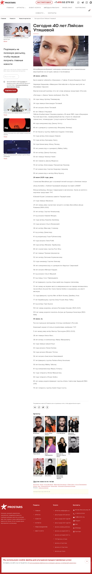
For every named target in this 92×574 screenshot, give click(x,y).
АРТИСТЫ (37, 515)
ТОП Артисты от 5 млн (61, 539)
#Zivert (41, 484)
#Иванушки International (60, 484)
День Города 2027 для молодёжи (63, 515)
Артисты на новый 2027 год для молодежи (63, 531)
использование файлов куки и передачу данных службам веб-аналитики (53, 563)
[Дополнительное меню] (89, 10)
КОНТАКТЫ (38, 523)
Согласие (23, 81)
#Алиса (35, 486)
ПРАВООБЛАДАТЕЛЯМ (41, 527)
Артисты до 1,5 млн (60, 551)
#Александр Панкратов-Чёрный (66, 486)
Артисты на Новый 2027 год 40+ (63, 535)
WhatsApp (78, 528)
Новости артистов (43, 488)
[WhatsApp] (78, 2)
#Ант (39, 486)
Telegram (77, 520)
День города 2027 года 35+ (63, 519)
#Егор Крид (36, 484)
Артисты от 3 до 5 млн (61, 543)
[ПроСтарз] (86, 2)
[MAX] (91, 2)
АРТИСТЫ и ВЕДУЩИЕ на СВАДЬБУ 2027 (63, 510)
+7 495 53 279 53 (80, 513)
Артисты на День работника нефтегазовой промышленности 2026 (63, 527)
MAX (76, 524)
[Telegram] (82, 2)
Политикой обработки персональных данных (17, 86)
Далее (5, 41)
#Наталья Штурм (45, 486)
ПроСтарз (78, 531)
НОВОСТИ (38, 519)
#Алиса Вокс (54, 486)
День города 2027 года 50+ (63, 523)
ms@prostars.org (79, 517)
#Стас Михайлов (48, 484)
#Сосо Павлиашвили (81, 484)
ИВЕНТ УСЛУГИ (39, 531)
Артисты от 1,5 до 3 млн (61, 547)
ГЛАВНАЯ (37, 510)
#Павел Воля (71, 484)
